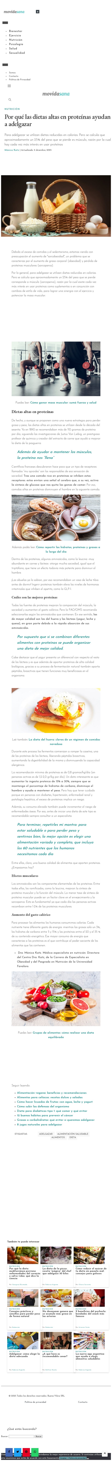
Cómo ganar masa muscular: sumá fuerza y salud (63, 402)
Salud (13, 48)
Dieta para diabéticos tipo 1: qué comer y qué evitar (52, 1111)
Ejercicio (15, 35)
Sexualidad (17, 53)
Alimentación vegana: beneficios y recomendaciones (51, 1093)
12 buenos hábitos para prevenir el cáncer (45, 1115)
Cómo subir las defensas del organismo (43, 1106)
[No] (88, 1458)
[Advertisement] (59, 164)
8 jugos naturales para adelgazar (39, 1124)
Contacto (13, 76)
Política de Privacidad (19, 80)
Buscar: (4, 1436)
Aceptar (63, 1458)
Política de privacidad (35, 1402)
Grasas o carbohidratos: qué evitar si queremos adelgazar (56, 1120)
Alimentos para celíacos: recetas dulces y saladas (49, 1097)
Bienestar (15, 31)
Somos (12, 73)
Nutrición (15, 40)
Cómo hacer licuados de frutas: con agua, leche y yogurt (55, 1102)
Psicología (16, 44)
